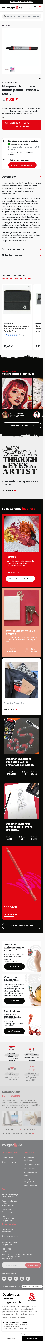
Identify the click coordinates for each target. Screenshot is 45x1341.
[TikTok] (28, 1279)
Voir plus (6, 117)
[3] (13, 335)
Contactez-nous (9, 1162)
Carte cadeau (8, 1157)
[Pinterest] (16, 1279)
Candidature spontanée (7, 1230)
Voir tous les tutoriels (20, 579)
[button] (25, 8)
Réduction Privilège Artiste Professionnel (10, 1203)
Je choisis (14, 966)
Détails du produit (13, 249)
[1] (9, 335)
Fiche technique (12, 255)
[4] (15, 335)
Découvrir (9, 710)
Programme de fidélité (30, 1173)
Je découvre (14, 1031)
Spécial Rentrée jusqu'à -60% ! (21, 2)
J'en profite (14, 1001)
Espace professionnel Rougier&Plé (8, 1218)
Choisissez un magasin (22, 165)
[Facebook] (4, 1279)
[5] (17, 335)
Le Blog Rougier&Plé (29, 1180)
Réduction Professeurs (7, 1210)
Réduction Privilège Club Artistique (10, 1195)
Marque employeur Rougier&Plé (10, 1243)
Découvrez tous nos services (16, 1134)
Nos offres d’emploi (6, 1250)
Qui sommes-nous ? (10, 1237)
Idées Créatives (30, 1185)
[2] (11, 335)
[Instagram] (22, 1279)
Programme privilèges (29, 1158)
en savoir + (7, 491)
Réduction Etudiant (32, 1164)
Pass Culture (29, 1168)
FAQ (4, 1166)
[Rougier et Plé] (12, 1145)
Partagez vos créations (22, 425)
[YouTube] (10, 1279)
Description (9, 176)
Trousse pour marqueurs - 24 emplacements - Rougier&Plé (17, 328)
